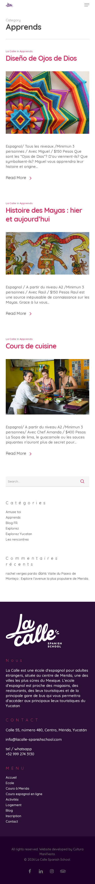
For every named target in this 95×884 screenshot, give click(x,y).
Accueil (11, 777)
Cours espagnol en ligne (24, 794)
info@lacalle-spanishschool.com (34, 739)
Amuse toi (13, 512)
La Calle (11, 51)
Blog (9, 810)
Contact (12, 821)
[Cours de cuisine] (47, 422)
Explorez (12, 528)
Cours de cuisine (31, 345)
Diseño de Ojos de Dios (41, 58)
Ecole (10, 783)
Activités (12, 799)
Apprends (26, 51)
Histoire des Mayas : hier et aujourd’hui (44, 214)
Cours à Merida (17, 788)
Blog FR (11, 523)
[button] (86, 5)
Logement (13, 805)
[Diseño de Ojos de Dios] (47, 141)
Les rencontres (17, 539)
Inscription (13, 816)
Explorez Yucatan (19, 534)
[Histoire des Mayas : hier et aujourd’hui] (47, 282)
